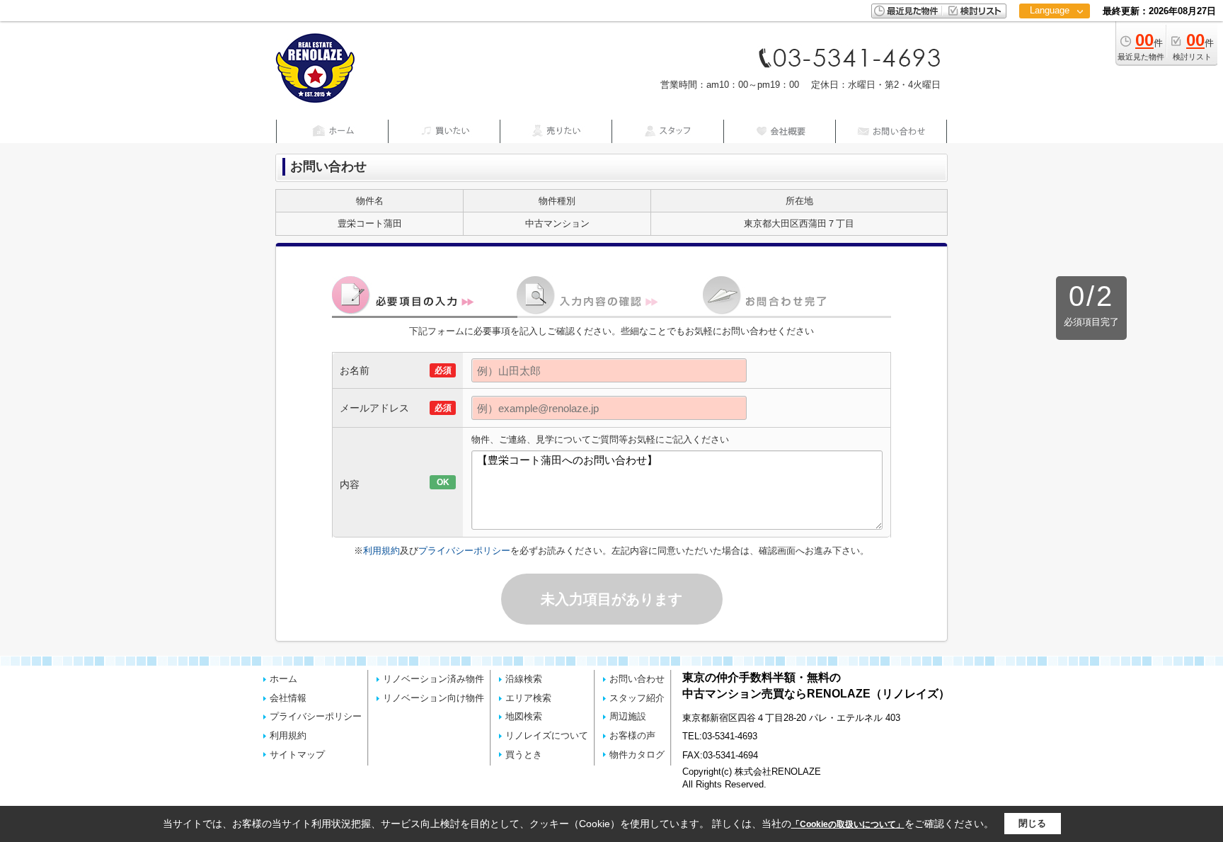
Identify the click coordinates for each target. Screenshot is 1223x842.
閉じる (1032, 823)
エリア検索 (528, 698)
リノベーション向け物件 (433, 698)
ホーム (283, 678)
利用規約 (381, 550)
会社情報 (288, 698)
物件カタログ (637, 754)
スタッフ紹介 (637, 698)
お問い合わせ (637, 678)
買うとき (523, 754)
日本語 (1054, 40)
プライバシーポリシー (464, 550)
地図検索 (523, 716)
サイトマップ (297, 754)
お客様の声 (632, 735)
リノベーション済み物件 (433, 678)
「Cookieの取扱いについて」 (848, 824)
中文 (1049, 56)
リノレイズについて (546, 735)
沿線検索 (523, 678)
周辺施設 (627, 716)
